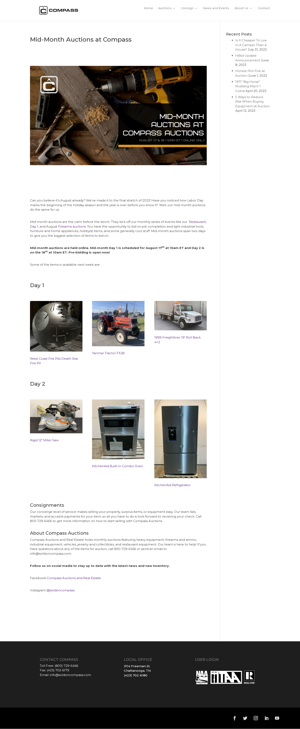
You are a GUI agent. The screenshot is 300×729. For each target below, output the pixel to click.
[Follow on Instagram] (255, 718)
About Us (241, 8)
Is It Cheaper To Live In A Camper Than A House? (251, 44)
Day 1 (34, 226)
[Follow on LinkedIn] (266, 718)
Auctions (165, 8)
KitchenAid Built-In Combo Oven (117, 466)
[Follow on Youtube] (277, 718)
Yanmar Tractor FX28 (108, 353)
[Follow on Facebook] (234, 718)
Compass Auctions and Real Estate (74, 578)
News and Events (216, 8)
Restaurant (197, 222)
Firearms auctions (72, 226)
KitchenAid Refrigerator (172, 485)
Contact (264, 8)
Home (148, 8)
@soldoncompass (60, 590)
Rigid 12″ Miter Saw (44, 440)
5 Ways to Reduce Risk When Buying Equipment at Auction (252, 101)
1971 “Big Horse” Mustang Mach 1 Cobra (248, 86)
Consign (187, 8)
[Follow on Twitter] (245, 718)
